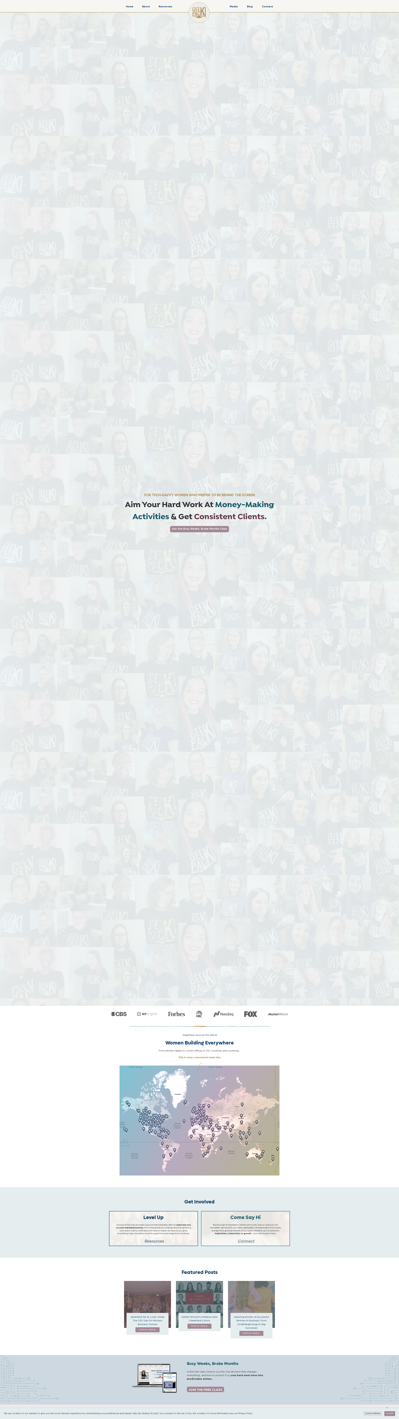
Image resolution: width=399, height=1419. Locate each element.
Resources (165, 6)
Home (129, 6)
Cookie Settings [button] (372, 1413)
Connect (267, 6)
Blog (250, 6)
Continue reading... (148, 1330)
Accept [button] (389, 1413)
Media (234, 6)
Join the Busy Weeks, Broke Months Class (199, 528)
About (146, 6)
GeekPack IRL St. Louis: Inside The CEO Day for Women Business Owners (147, 1321)
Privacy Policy (245, 1413)
